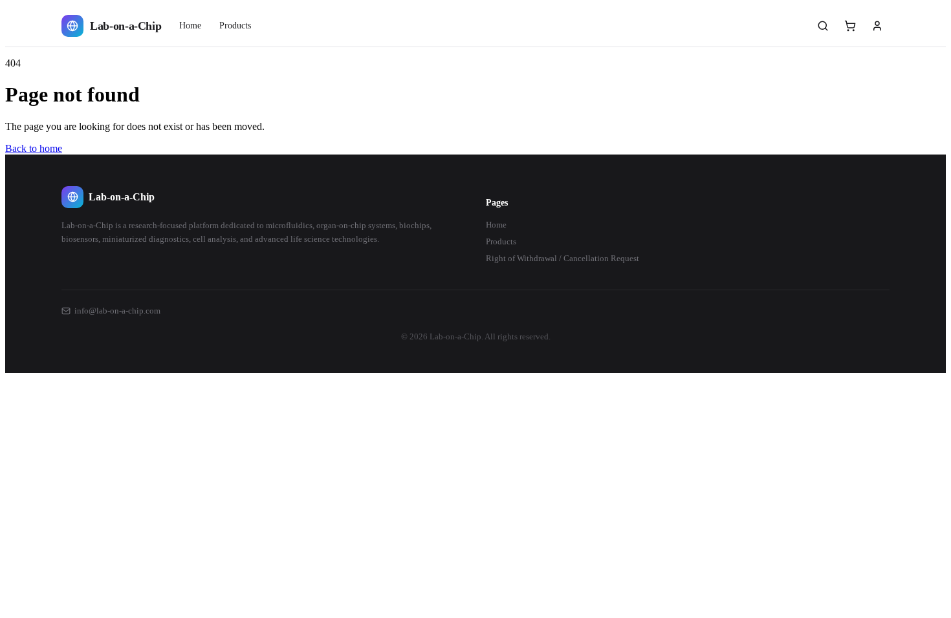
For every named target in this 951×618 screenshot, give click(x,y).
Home (190, 25)
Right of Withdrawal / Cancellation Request (562, 258)
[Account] (877, 26)
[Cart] (850, 26)
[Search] (823, 26)
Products (235, 25)
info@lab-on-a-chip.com (117, 310)
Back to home (33, 148)
